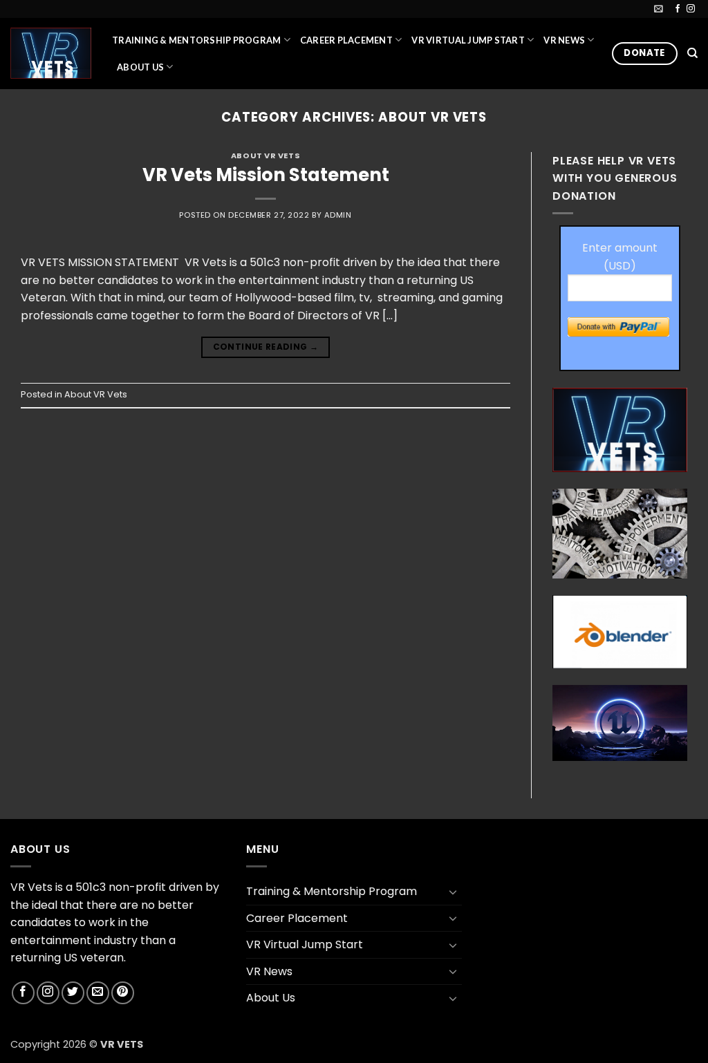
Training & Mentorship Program (196, 40)
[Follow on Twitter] (73, 992)
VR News (564, 40)
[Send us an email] (97, 992)
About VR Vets (265, 155)
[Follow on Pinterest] (122, 992)
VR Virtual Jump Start (467, 40)
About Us (140, 67)
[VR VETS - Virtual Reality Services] (50, 53)
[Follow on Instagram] (691, 9)
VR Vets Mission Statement (265, 174)
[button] (658, 8)
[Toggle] (453, 891)
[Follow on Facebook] (677, 9)
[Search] (692, 53)
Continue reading (266, 346)
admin (338, 214)
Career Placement (346, 40)
